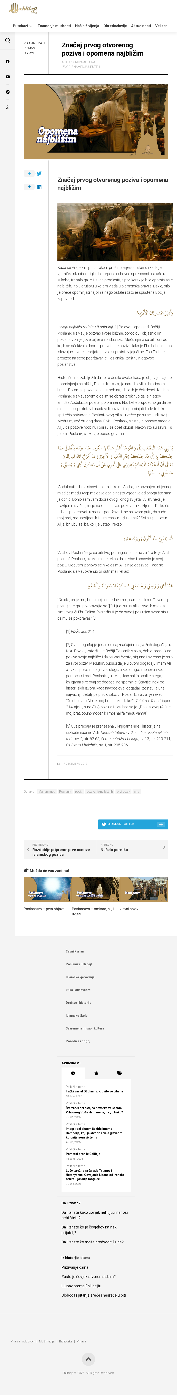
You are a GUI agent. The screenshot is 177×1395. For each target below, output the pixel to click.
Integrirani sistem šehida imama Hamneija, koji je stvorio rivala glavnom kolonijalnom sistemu (94, 1133)
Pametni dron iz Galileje (83, 1154)
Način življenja (87, 26)
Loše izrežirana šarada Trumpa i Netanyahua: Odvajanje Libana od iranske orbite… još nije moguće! (95, 1175)
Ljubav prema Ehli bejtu (81, 1286)
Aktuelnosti (141, 26)
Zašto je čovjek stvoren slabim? (89, 1276)
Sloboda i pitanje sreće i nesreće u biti (94, 1295)
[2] (111, 606)
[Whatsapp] (7, 107)
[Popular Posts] (96, 1073)
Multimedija (47, 1341)
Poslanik (65, 791)
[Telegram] (7, 92)
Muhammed (46, 791)
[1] (116, 327)
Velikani (161, 26)
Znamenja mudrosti (54, 26)
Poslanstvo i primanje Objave (34, 48)
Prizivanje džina (75, 1267)
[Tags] (119, 1073)
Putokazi (20, 26)
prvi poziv (123, 791)
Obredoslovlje (115, 26)
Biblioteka (65, 1341)
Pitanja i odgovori (23, 1341)
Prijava (81, 1341)
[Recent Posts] (73, 1073)
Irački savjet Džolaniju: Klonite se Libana (94, 1091)
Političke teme (75, 1087)
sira (136, 791)
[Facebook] (7, 61)
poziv (78, 791)
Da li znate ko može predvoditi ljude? (93, 1242)
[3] (94, 618)
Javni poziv (129, 909)
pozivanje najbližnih (100, 791)
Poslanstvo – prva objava (44, 909)
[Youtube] (7, 76)
